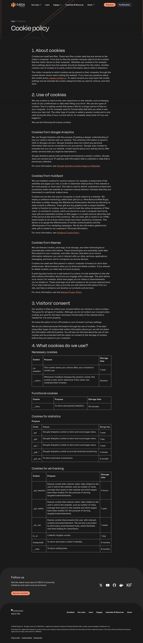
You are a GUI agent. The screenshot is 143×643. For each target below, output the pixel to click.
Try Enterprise (124, 5)
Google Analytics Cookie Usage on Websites (78, 166)
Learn (47, 5)
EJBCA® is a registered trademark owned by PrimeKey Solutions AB (59, 626)
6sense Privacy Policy (71, 292)
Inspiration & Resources (74, 5)
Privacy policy (15, 638)
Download (109, 5)
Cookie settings (27, 638)
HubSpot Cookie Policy (68, 232)
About (89, 5)
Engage (56, 5)
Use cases (35, 5)
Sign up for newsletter (20, 593)
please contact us (57, 78)
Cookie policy (37, 638)
